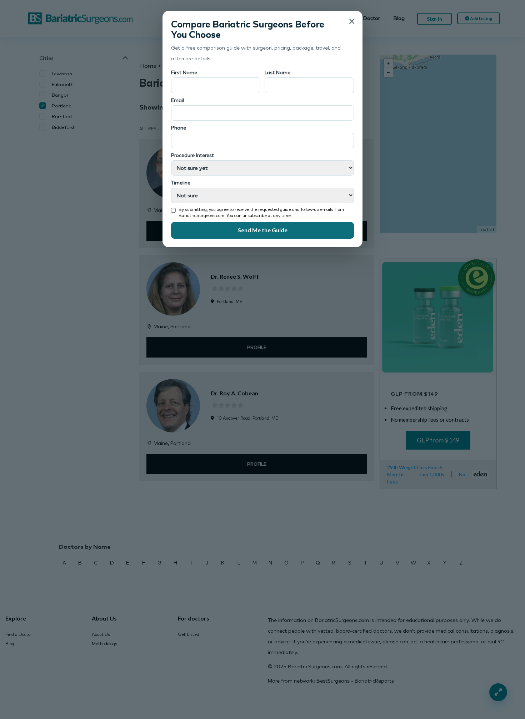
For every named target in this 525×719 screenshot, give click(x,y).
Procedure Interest (192, 155)
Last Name (277, 72)
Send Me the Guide (263, 230)
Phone (178, 128)
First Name (184, 72)
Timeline (180, 182)
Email (177, 100)
